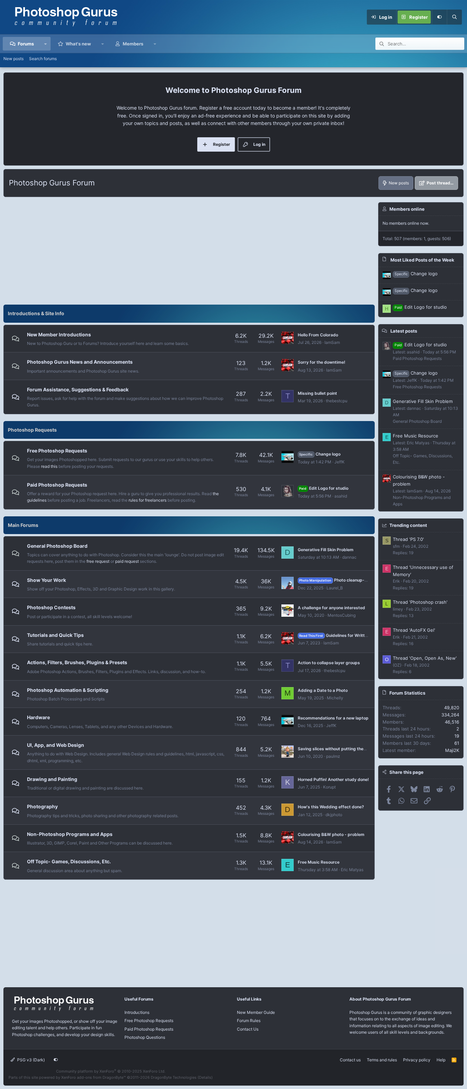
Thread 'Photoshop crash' (420, 602)
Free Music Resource (318, 862)
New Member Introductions (59, 334)
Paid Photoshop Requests (57, 485)
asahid (340, 496)
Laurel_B (334, 587)
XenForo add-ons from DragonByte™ (93, 1077)
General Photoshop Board (57, 546)
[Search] (454, 17)
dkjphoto (333, 814)
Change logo (319, 454)
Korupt (329, 787)
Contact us (350, 1059)
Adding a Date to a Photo (323, 690)
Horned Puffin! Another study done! (333, 779)
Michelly (335, 697)
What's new (78, 43)
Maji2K (452, 750)
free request (97, 561)
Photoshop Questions (144, 1037)
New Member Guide (256, 1012)
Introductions (136, 1012)
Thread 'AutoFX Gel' (414, 630)
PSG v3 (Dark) (30, 1059)
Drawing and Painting (52, 779)
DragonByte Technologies (174, 1077)
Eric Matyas (352, 869)
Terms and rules (382, 1059)
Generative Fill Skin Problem (325, 549)
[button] (46, 44)
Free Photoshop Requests (57, 450)
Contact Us (247, 1029)
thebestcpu (336, 400)
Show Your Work (46, 580)
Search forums (43, 58)
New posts (13, 58)
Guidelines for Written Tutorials (343, 635)
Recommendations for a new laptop (333, 718)
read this (49, 466)
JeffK (339, 461)
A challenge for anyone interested (331, 607)
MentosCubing (342, 615)
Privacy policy (416, 1059)
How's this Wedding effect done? (331, 806)
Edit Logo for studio (323, 488)
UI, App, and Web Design (55, 745)
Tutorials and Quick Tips (55, 635)
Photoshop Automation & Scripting (67, 690)
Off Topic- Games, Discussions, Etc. (69, 861)
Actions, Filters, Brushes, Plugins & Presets (77, 662)
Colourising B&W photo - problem (331, 834)
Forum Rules (249, 1020)
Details (205, 1077)
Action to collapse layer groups (329, 662)
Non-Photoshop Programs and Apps (69, 834)
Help (441, 1059)
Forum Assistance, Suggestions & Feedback (78, 389)
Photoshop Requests (32, 430)
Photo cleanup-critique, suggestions (353, 580)
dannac (349, 557)
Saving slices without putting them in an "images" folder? (355, 748)
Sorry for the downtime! (321, 362)
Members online (407, 209)
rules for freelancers (147, 500)
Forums (26, 43)
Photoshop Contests (51, 607)
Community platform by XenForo (110, 1071)
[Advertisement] (189, 250)
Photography (42, 806)
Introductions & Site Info (36, 313)
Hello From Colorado (318, 334)
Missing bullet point (317, 393)
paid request (127, 561)
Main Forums (23, 525)
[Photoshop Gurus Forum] (53, 1010)
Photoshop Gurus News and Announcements (80, 362)
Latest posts (403, 331)
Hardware (38, 717)
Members (133, 43)
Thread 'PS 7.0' (408, 539)
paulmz (333, 756)
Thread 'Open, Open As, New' (425, 658)
